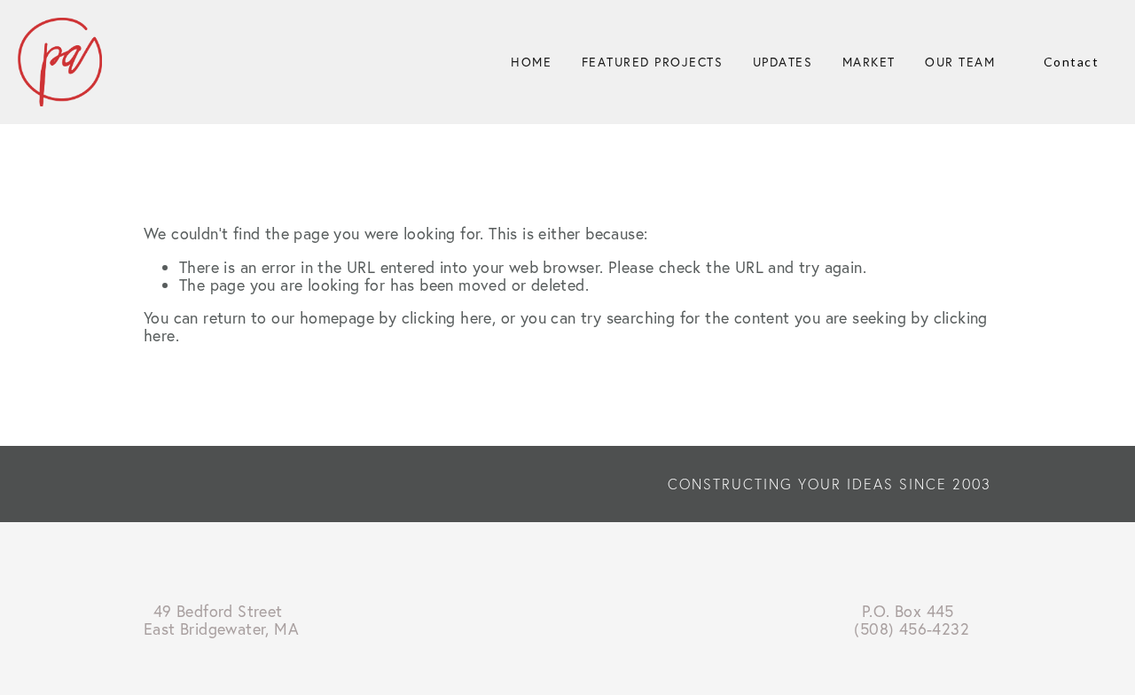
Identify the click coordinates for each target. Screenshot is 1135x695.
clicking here (447, 318)
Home (531, 62)
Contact (1072, 61)
